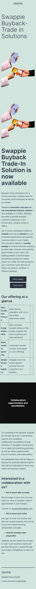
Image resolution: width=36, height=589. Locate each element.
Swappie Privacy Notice (10, 577)
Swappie (18, 3)
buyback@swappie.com (22, 509)
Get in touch (18, 279)
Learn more (18, 285)
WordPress (22, 581)
